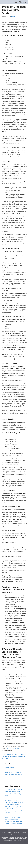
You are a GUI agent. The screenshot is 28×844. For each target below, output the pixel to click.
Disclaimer (23, 832)
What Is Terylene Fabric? (11, 800)
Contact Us (10, 832)
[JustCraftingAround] (3, 2)
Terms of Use (14, 834)
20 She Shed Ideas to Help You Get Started (14, 754)
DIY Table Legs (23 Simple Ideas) (13, 798)
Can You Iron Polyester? (11, 815)
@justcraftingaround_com (12, 748)
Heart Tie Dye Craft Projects (12, 770)
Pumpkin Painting (9, 767)
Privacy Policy (17, 832)
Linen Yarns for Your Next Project (13, 772)
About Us (4, 832)
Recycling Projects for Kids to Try (13, 774)
